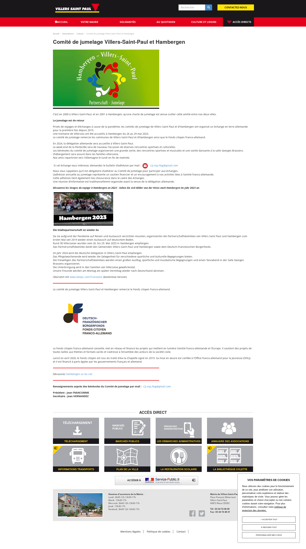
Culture (80, 33)
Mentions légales (130, 531)
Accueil (56, 33)
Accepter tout (269, 519)
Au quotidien (166, 22)
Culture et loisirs (203, 22)
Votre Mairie (89, 22)
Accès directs (241, 22)
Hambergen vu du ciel (79, 374)
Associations (68, 33)
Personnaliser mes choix (269, 535)
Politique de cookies (158, 531)
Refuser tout (269, 527)
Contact (181, 531)
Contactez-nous (236, 7)
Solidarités (128, 22)
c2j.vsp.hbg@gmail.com (164, 165)
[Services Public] (156, 480)
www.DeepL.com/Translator (86, 277)
